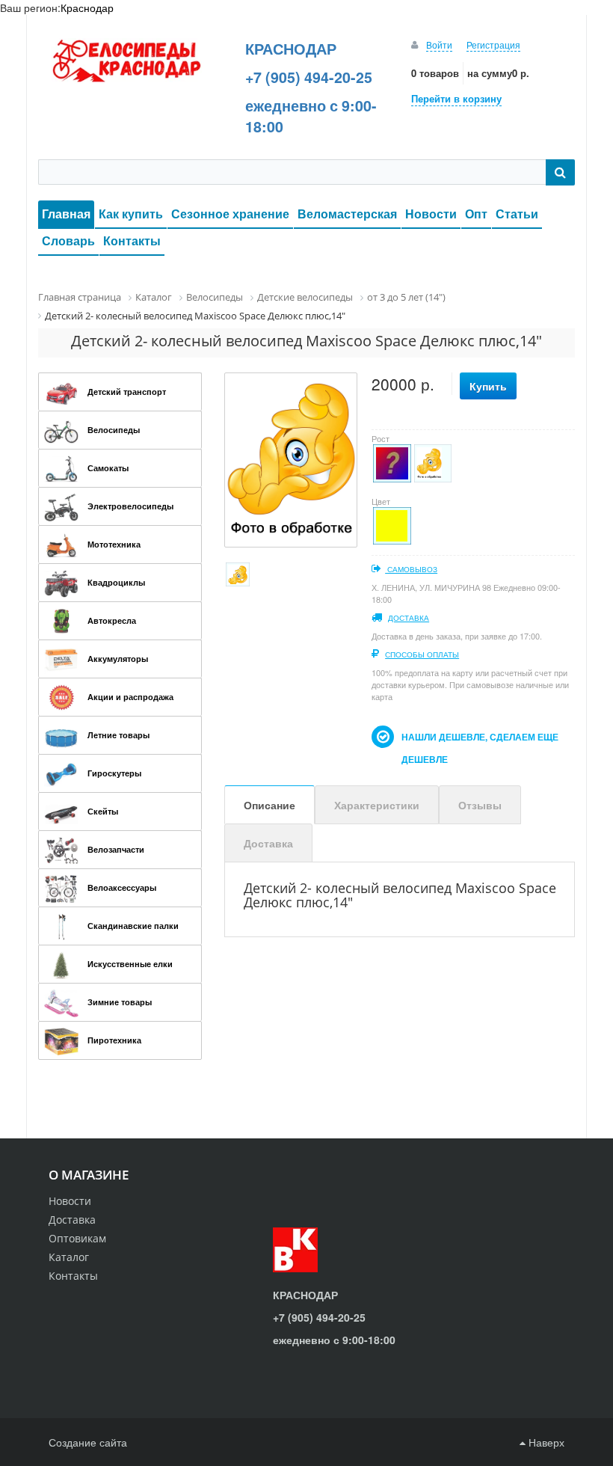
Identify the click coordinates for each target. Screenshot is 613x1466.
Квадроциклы (116, 582)
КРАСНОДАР (290, 48)
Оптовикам (77, 1238)
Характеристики (376, 804)
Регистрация (493, 44)
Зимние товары (119, 1002)
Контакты (132, 240)
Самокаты (108, 467)
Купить (488, 385)
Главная (66, 213)
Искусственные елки (130, 963)
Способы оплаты (422, 654)
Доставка (408, 618)
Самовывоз (411, 569)
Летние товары (118, 734)
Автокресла (111, 620)
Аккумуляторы (117, 658)
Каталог (69, 1257)
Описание (269, 804)
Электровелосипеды (130, 506)
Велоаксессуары (121, 887)
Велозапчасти (115, 849)
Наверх (545, 1442)
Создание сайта (88, 1442)
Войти (439, 44)
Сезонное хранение (230, 213)
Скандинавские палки (133, 925)
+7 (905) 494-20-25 (308, 77)
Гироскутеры (114, 773)
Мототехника (114, 544)
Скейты (102, 811)
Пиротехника (114, 1040)
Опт (476, 213)
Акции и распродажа (130, 696)
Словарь (68, 240)
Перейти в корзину (456, 98)
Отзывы (480, 804)
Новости (431, 213)
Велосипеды (113, 429)
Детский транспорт (126, 391)
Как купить (131, 213)
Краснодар (87, 7)
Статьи (517, 213)
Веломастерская (347, 213)
